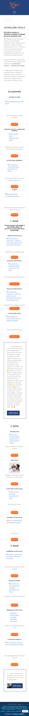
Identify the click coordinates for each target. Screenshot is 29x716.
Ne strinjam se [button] (8, 714)
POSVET (14, 704)
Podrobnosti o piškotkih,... (18, 714)
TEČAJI (9, 704)
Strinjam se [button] (25, 711)
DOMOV (19, 704)
